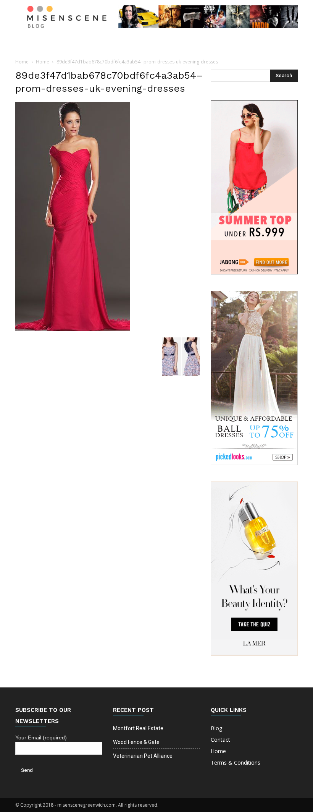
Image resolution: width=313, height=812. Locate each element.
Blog (216, 728)
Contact (220, 739)
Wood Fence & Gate (136, 742)
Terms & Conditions (235, 762)
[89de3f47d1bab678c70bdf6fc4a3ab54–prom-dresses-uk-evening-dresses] (72, 329)
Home (22, 61)
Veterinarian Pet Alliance (143, 756)
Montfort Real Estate (138, 728)
